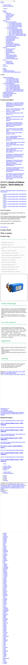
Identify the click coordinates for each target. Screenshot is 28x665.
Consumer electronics (10, 48)
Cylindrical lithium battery (11, 28)
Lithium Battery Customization (12, 43)
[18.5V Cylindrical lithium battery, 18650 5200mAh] (12, 420)
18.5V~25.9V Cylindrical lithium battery (17, 34)
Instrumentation (9, 50)
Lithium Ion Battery (15, 486)
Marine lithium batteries (11, 46)
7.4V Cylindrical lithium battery (15, 30)
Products (5, 20)
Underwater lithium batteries (12, 58)
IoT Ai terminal (9, 51)
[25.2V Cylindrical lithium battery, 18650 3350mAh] (12, 456)
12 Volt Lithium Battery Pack (16, 485)
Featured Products (12, 484)
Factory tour (8, 13)
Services (8, 18)
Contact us (5, 66)
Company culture (9, 15)
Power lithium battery (10, 39)
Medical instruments (10, 52)
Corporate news (9, 62)
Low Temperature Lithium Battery (13, 45)
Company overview (10, 14)
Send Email (3, 491)
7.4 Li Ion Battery (4, 409)
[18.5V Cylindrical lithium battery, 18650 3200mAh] (12, 427)
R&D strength (9, 16)
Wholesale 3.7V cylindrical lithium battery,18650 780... (13, 125)
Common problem (10, 63)
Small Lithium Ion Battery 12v (16, 487)
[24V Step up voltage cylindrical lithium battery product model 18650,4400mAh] (14, 443)
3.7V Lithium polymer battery (15, 23)
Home (4, 10)
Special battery (9, 41)
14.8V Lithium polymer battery (15, 26)
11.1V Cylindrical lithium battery (16, 31)
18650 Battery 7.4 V (5, 408)
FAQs (4, 64)
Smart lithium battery (10, 40)
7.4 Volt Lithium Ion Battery (7, 411)
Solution (5, 47)
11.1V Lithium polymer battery (15, 25)
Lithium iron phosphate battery (12, 37)
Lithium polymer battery (11, 21)
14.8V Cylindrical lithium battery (16, 32)
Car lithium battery (10, 42)
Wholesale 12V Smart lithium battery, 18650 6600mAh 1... (14, 165)
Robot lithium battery (10, 57)
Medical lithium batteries (11, 55)
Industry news (9, 61)
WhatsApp (6, 492)
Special (7, 53)
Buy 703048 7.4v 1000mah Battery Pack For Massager (12, 412)
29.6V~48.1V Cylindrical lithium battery (17, 35)
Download (8, 19)
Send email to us (4, 227)
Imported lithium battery (11, 36)
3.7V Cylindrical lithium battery (15, 29)
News (4, 59)
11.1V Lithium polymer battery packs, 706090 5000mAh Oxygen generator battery (13, 372)
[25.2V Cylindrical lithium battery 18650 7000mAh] (12, 450)
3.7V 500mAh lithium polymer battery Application (14, 374)
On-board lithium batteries (11, 56)
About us (5, 12)
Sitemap (18, 484)
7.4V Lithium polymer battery (15, 24)
